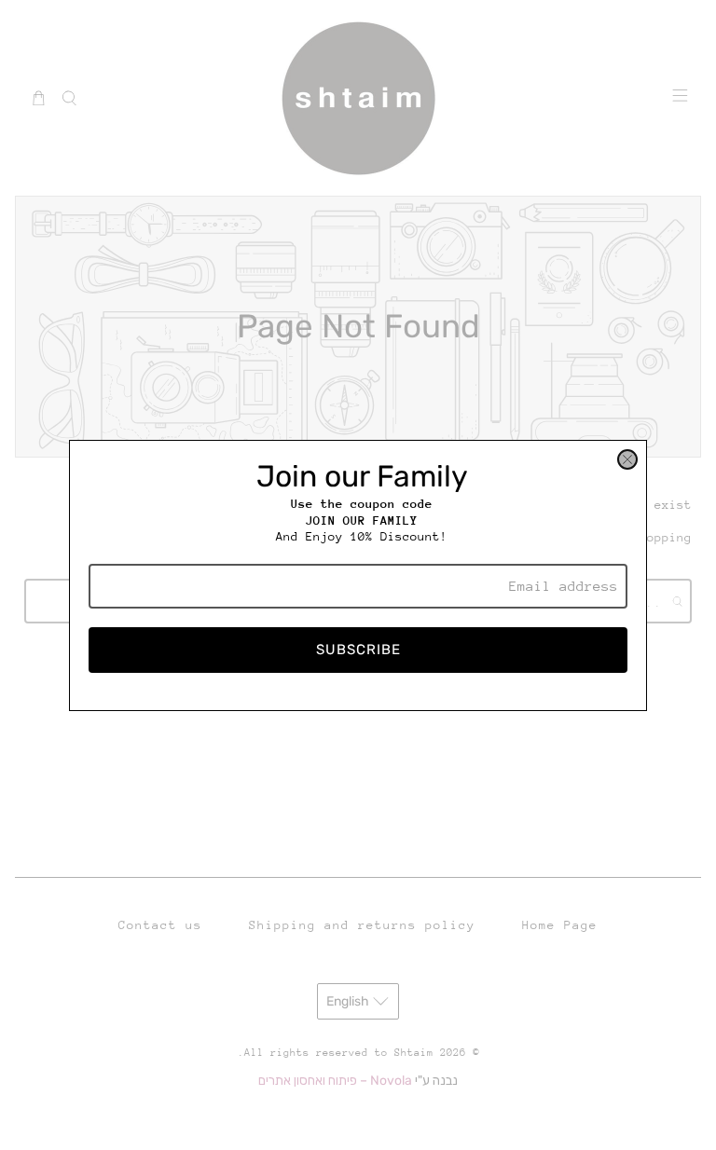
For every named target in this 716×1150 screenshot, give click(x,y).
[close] (627, 459)
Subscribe (358, 649)
